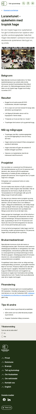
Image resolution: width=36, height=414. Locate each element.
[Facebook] (4, 399)
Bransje (8, 366)
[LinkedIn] (8, 399)
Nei (5, 336)
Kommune (9, 362)
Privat (7, 358)
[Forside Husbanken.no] (4, 3)
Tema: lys (7, 407)
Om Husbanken (11, 374)
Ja (4, 333)
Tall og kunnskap (14, 3)
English (8, 387)
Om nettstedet (11, 378)
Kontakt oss (10, 383)
